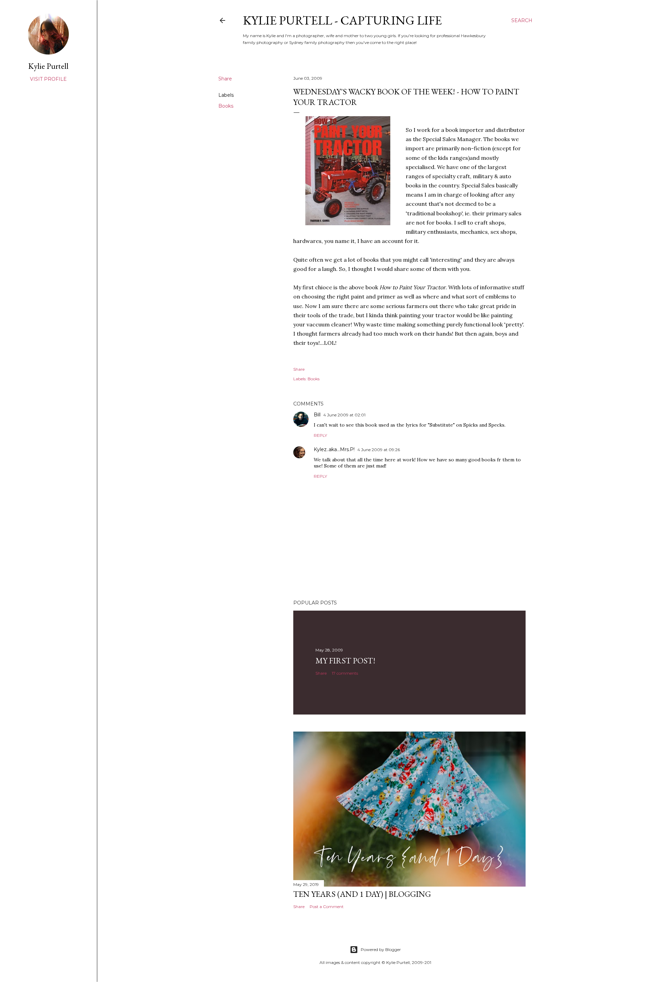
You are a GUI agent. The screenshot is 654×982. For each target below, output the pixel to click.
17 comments (345, 673)
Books (225, 106)
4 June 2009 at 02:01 (344, 414)
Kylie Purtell (48, 66)
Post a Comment (327, 906)
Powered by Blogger (381, 949)
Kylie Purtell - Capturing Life (342, 20)
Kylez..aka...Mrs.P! (334, 449)
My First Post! (345, 660)
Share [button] (225, 79)
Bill (317, 415)
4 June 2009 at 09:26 (378, 449)
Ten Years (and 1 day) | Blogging (362, 894)
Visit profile (48, 79)
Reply (320, 435)
